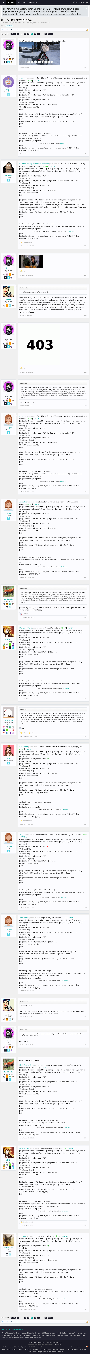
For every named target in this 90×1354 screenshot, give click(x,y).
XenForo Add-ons (8, 1347)
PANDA (36, 80)
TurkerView (63, 143)
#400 (85, 1309)
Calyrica (8, 639)
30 (45, 34)
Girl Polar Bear (38, 23)
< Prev (13, 34)
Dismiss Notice (87, 8)
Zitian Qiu (23, 502)
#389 (85, 577)
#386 (85, 372)
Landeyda (8, 428)
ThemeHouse (57, 1344)
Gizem (21, 78)
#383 (85, 246)
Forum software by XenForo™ (45, 1342)
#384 (85, 275)
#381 (85, 67)
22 (38, 34)
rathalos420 (8, 1248)
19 (28, 34)
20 (31, 34)
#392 (85, 736)
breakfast (9, 26)
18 (25, 34)
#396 (85, 1017)
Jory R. (8, 90)
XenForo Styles (20, 1347)
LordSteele (8, 599)
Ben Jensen (23, 747)
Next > (50, 34)
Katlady (8, 52)
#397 (85, 1044)
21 (35, 34)
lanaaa (8, 299)
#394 (85, 907)
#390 (85, 617)
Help (78, 1347)
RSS (87, 1346)
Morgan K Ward (25, 628)
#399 (85, 1226)
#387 (85, 406)
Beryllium (71, 1347)
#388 (85, 491)
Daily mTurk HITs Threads (18, 23)
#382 (85, 153)
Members (21, 2)
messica (8, 758)
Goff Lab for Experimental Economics (34, 164)
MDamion (8, 175)
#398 (85, 1138)
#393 (85, 824)
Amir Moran (24, 917)
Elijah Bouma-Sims (26, 1065)
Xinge (21, 834)
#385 (85, 315)
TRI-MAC (22, 1236)
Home (3, 2)
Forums (11, 2)
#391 (85, 698)
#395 (85, 990)
